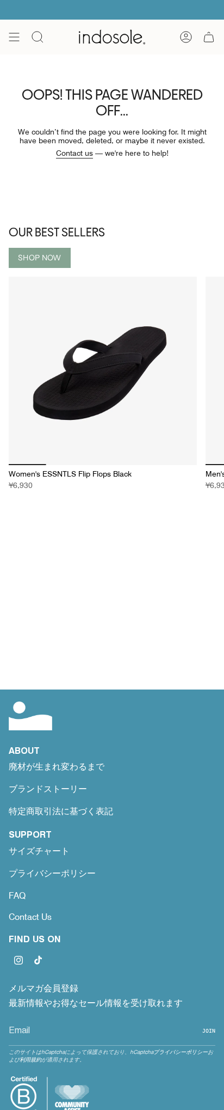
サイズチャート (39, 851)
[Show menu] (14, 37)
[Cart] (208, 37)
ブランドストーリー (48, 789)
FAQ (17, 896)
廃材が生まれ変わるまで (56, 766)
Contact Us (30, 917)
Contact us (74, 153)
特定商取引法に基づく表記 (61, 811)
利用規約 (30, 1059)
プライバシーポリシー (52, 873)
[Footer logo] (30, 716)
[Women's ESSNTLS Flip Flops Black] (103, 371)
